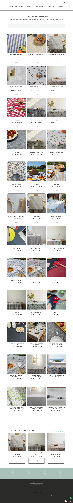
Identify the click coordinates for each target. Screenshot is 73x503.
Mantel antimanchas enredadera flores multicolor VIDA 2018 (56, 151)
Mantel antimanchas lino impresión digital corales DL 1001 (36, 119)
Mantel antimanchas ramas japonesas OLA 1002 (16, 184)
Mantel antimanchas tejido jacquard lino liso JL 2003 (36, 344)
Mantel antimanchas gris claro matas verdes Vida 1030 (36, 312)
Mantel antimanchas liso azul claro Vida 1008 (56, 312)
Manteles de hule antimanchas (40, 6)
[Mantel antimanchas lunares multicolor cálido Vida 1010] (36, 139)
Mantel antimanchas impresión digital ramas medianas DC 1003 (17, 408)
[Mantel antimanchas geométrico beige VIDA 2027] (56, 43)
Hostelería (44, 8)
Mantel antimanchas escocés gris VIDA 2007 (17, 312)
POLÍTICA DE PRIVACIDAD (22, 501)
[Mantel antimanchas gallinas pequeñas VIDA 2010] (36, 364)
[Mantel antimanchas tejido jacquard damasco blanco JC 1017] (16, 75)
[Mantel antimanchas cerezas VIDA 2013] (36, 267)
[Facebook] (66, 501)
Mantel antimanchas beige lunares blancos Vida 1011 (36, 216)
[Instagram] (70, 501)
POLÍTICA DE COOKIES (11, 501)
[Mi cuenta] (60, 2)
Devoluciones (34, 488)
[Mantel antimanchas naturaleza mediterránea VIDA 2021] (56, 203)
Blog (63, 488)
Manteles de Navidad (13, 6)
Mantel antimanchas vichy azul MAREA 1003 (36, 184)
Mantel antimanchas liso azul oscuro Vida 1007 (17, 248)
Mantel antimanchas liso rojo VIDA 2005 (56, 280)
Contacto (68, 488)
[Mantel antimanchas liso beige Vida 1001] (36, 43)
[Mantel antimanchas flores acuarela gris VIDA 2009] (36, 235)
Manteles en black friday (36, 492)
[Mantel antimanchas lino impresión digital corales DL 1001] (36, 107)
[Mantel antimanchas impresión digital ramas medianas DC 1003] (16, 396)
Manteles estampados (51, 6)
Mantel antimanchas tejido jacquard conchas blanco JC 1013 (36, 408)
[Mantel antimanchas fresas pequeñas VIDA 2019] (16, 364)
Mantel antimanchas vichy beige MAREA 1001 (56, 184)
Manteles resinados (6, 488)
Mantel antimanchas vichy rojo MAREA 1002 (16, 119)
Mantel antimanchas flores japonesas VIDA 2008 (56, 87)
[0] (64, 2)
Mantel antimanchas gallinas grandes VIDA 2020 (36, 87)
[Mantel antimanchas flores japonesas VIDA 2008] (56, 75)
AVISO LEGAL (3, 501)
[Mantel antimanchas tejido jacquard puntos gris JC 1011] (56, 332)
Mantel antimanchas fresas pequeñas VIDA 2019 (16, 376)
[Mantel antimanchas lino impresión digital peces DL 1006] (56, 364)
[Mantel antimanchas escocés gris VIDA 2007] (16, 300)
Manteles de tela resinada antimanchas (25, 6)
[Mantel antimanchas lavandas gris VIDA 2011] (56, 107)
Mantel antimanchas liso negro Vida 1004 (16, 344)
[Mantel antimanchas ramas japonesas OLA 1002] (16, 171)
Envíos (27, 488)
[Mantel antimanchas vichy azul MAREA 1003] (36, 171)
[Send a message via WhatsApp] (70, 498)
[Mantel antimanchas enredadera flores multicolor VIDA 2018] (56, 139)
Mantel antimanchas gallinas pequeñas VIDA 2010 (36, 376)
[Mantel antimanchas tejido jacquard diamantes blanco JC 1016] (16, 203)
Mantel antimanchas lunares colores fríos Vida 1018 (17, 280)
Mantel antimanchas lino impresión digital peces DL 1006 (56, 376)
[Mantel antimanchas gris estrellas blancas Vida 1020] (56, 396)
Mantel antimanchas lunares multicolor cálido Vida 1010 (36, 151)
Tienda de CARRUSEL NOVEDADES (58, 431)
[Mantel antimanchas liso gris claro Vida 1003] (16, 139)
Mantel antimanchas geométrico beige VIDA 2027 (56, 55)
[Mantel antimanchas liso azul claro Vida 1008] (56, 300)
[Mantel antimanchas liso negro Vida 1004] (16, 332)
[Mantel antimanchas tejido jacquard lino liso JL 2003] (36, 332)
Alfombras (28, 8)
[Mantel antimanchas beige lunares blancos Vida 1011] (36, 203)
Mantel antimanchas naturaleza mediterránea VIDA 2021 (56, 216)
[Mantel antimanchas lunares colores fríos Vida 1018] (16, 267)
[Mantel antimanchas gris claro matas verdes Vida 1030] (36, 300)
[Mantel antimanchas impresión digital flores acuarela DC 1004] (56, 235)
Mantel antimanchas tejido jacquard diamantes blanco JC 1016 (16, 216)
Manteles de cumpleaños (18, 488)
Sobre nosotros (56, 488)
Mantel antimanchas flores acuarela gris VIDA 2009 (36, 248)
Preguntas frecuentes (45, 488)
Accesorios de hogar (36, 8)
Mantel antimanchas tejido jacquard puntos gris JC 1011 (56, 344)
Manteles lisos (60, 6)
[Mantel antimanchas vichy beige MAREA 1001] (56, 171)
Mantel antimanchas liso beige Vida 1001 (36, 55)
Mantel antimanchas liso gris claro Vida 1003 (16, 151)
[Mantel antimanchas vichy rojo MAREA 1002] (16, 107)
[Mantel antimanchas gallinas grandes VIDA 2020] (36, 75)
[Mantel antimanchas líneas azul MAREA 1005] (16, 43)
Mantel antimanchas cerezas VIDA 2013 (36, 280)
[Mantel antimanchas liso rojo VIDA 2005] (56, 267)
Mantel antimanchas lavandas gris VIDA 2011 (56, 119)
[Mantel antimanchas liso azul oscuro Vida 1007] (16, 235)
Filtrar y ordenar (13, 31)
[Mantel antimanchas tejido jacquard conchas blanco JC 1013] (36, 396)
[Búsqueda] (62, 2)
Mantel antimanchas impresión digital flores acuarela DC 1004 (56, 248)
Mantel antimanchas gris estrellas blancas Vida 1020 (56, 408)
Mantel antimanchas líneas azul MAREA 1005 (16, 55)
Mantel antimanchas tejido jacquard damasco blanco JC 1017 (17, 87)
